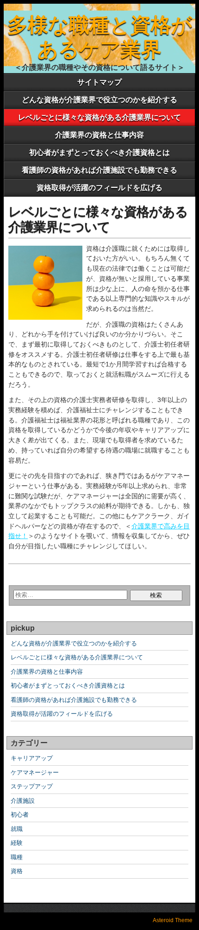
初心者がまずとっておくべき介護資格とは (99, 152)
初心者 (20, 814)
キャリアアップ (32, 758)
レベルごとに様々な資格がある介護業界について (99, 117)
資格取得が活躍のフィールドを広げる (99, 188)
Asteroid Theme (173, 920)
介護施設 (23, 800)
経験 (17, 842)
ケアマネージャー (35, 772)
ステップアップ (32, 786)
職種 (17, 857)
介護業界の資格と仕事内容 (99, 135)
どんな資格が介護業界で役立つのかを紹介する (99, 100)
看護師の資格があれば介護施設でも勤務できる (99, 170)
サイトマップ (99, 82)
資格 (17, 871)
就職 (17, 828)
